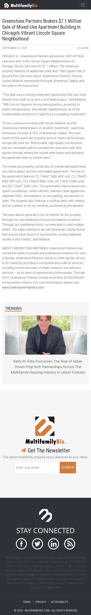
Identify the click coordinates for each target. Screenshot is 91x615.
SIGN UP (69, 467)
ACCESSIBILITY (59, 602)
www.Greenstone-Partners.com (23, 287)
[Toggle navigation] (83, 5)
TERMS (27, 602)
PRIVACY (41, 602)
